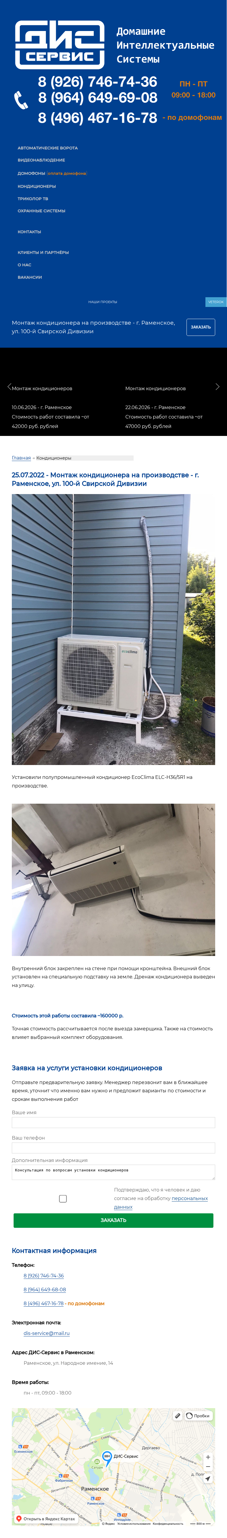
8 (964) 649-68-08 (45, 1289)
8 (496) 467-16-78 (44, 1303)
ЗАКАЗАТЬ (113, 1220)
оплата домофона (67, 173)
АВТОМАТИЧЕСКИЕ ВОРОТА (48, 148)
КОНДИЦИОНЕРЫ (37, 186)
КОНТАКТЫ (29, 231)
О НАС (24, 264)
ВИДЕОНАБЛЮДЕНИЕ (41, 160)
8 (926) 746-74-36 (44, 1276)
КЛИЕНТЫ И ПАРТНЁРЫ (43, 252)
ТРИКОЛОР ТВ (33, 198)
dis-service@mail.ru (47, 1333)
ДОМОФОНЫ (31, 173)
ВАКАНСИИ (30, 277)
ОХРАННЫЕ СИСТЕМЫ (41, 210)
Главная (21, 458)
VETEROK (216, 302)
